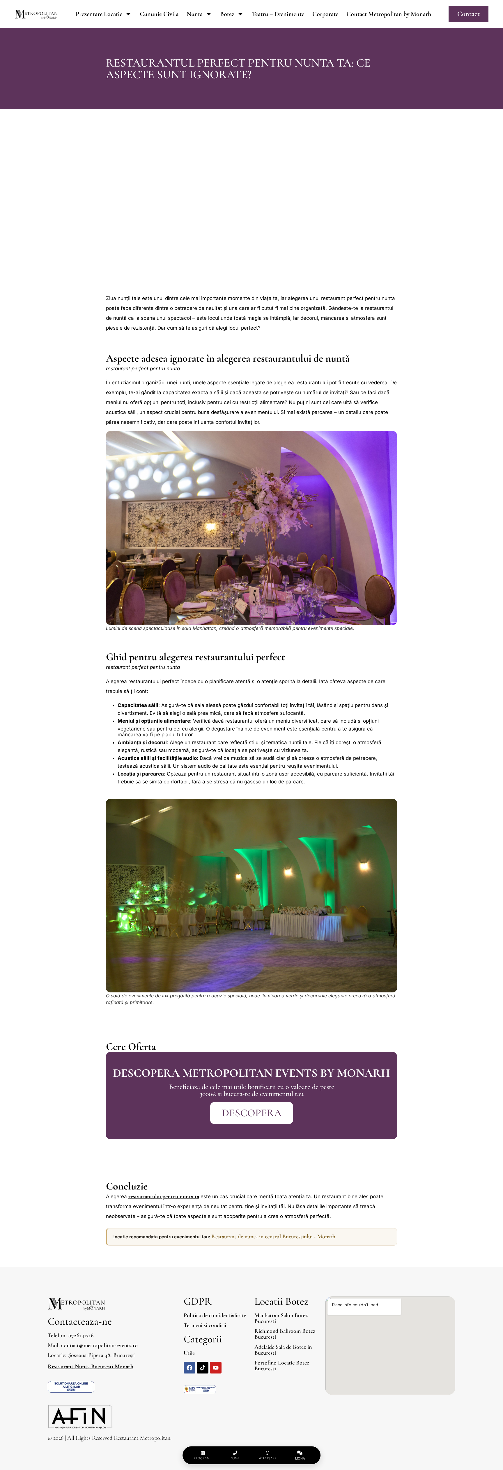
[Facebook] (189, 1367)
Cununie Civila (159, 14)
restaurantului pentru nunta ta (163, 1196)
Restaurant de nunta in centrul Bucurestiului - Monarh (273, 1236)
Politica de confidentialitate (215, 1315)
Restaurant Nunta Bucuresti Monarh (90, 1366)
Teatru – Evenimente (278, 14)
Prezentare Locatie (99, 14)
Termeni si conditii (205, 1325)
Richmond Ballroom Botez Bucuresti (284, 1334)
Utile (189, 1353)
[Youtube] (216, 1367)
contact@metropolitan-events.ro (99, 1345)
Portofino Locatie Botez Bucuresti (281, 1365)
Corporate (325, 14)
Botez (227, 14)
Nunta (195, 14)
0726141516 (81, 1335)
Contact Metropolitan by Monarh (388, 14)
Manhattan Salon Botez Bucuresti (281, 1318)
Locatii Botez (281, 1301)
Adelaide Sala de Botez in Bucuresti (283, 1350)
